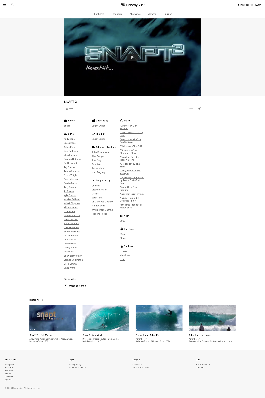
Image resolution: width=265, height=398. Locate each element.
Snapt (67, 125)
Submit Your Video (140, 367)
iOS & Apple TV (203, 364)
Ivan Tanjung (98, 172)
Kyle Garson (70, 195)
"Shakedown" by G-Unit (132, 146)
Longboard (117, 14)
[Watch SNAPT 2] (132, 57)
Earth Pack (97, 197)
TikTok (8, 373)
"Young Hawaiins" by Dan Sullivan (130, 140)
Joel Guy (96, 160)
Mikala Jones (71, 207)
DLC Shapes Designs (102, 201)
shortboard (125, 255)
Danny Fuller (70, 247)
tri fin (122, 259)
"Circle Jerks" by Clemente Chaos (128, 151)
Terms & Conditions (77, 367)
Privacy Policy (75, 364)
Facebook (9, 367)
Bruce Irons (70, 143)
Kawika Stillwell (72, 199)
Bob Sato (96, 164)
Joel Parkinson (71, 151)
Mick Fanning (70, 155)
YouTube (9, 370)
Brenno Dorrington (73, 259)
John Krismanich (100, 152)
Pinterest (9, 376)
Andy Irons (69, 139)
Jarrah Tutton (71, 219)
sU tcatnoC (137, 364)
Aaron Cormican (72, 171)
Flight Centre (98, 205)
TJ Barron (69, 191)
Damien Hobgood (73, 159)
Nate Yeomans (71, 223)
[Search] (12, 5)
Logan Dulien (98, 125)
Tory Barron (70, 187)
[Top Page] (132, 5)
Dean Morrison (71, 179)
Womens (152, 14)
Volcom (96, 185)
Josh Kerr (68, 251)
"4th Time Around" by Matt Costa (131, 206)
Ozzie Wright (70, 175)
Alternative (135, 14)
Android (200, 367)
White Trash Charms (102, 209)
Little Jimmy (70, 263)
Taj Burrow (69, 167)
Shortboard (98, 14)
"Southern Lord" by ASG (132, 194)
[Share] (199, 109)
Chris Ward (69, 267)
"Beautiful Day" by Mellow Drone (129, 158)
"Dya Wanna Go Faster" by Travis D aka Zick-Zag (132, 180)
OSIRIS (95, 193)
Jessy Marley (99, 168)
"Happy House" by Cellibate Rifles (129, 199)
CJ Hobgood (70, 163)
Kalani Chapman (72, 203)
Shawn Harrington (73, 255)
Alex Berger (98, 156)
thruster (124, 251)
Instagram (9, 364)
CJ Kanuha (69, 211)
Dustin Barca (70, 183)
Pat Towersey (71, 235)
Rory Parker (70, 239)
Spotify (8, 379)
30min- (123, 238)
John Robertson (72, 215)
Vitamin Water (99, 189)
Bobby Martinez (72, 231)
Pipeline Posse (99, 213)
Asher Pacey (70, 147)
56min (123, 234)
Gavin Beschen (71, 227)
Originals (168, 14)
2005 (122, 221)
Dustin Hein (70, 243)
